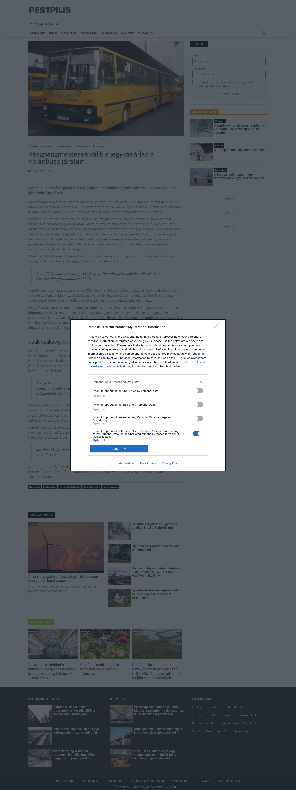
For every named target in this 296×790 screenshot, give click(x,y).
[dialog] (148, 395)
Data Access (148, 463)
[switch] (198, 390)
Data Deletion (125, 463)
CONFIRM (119, 448)
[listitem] (148, 382)
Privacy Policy (171, 463)
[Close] (217, 327)
